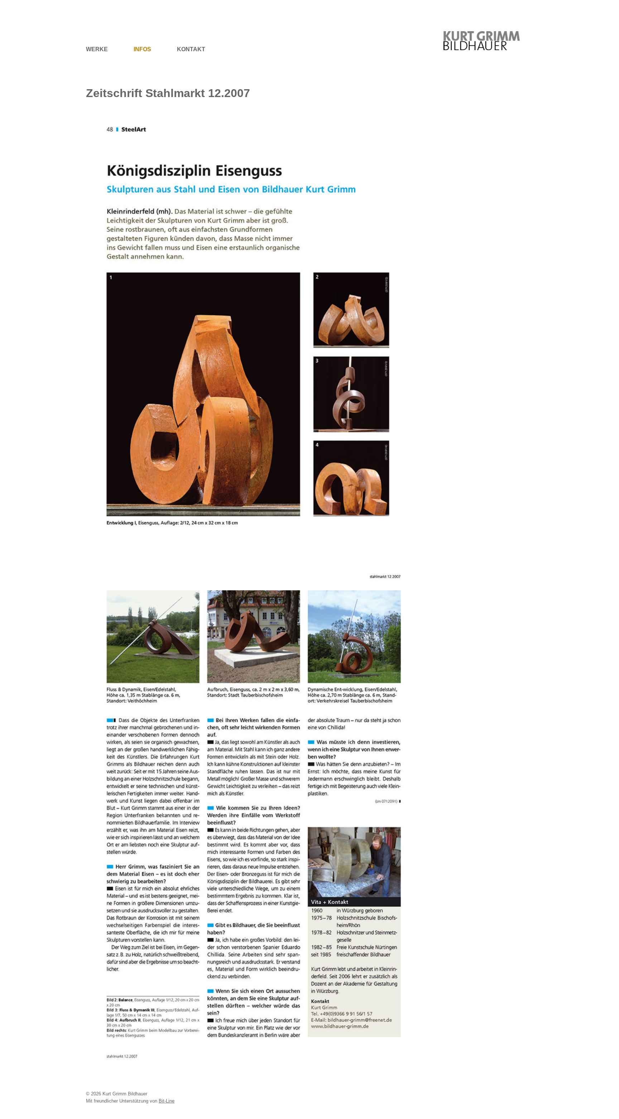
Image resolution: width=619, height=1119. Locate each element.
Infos (142, 49)
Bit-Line (166, 1101)
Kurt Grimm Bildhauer (485, 30)
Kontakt (191, 49)
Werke (97, 49)
